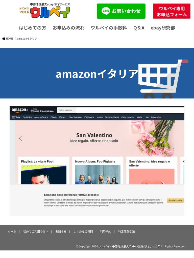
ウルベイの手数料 (109, 27)
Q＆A (138, 27)
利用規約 (105, 231)
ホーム (12, 231)
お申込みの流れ (68, 27)
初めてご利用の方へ (35, 231)
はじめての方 (32, 27)
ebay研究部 (163, 27)
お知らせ (60, 231)
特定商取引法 (126, 231)
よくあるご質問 (83, 231)
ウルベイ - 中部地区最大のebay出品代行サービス (129, 246)
